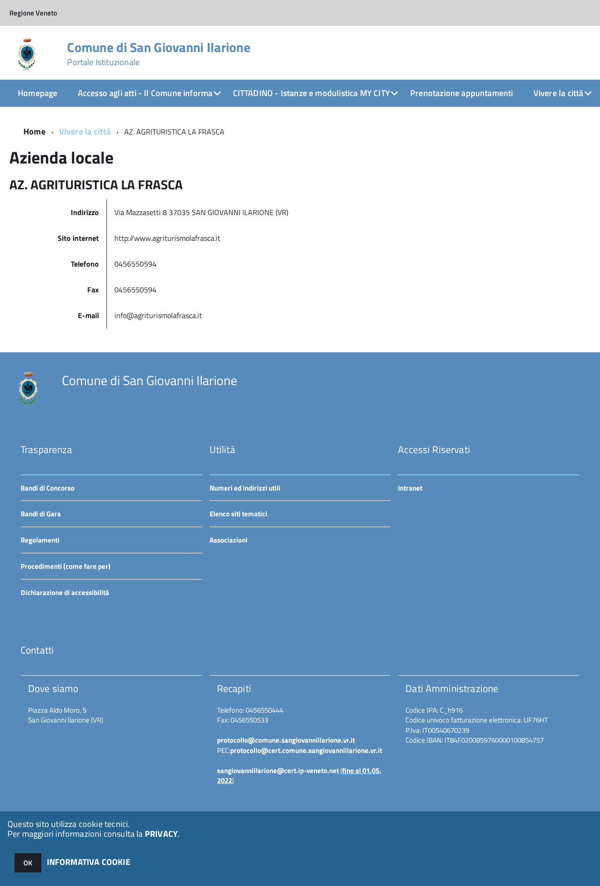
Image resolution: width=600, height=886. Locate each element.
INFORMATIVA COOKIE (88, 862)
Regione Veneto (33, 12)
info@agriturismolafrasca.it (158, 315)
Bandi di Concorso (48, 488)
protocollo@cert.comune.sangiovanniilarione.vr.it (306, 750)
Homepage (37, 93)
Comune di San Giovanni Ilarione (158, 54)
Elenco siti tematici (238, 513)
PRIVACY (161, 833)
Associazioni (229, 540)
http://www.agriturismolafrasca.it (167, 238)
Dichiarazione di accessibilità (65, 592)
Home (34, 131)
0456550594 (136, 263)
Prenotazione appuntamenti (461, 93)
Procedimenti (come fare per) (66, 566)
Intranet (410, 488)
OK (27, 862)
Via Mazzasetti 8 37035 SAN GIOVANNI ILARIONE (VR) (201, 212)
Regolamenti (40, 540)
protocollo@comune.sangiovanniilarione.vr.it (286, 740)
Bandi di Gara (41, 513)
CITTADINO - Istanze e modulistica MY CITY (311, 93)
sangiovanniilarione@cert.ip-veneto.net (278, 770)
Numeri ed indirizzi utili (245, 488)
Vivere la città (558, 93)
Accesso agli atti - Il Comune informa (145, 93)
